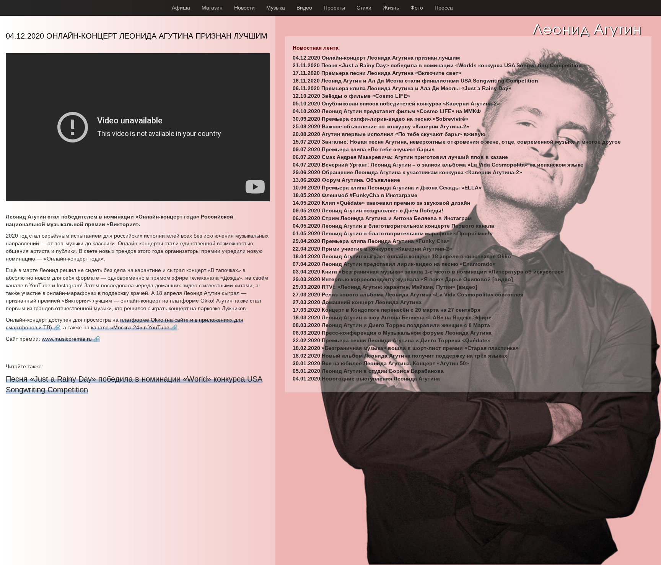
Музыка (275, 8)
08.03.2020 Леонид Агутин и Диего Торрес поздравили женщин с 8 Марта (391, 325)
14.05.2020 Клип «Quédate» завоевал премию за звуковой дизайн (381, 203)
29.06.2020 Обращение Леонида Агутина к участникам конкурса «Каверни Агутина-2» (407, 172)
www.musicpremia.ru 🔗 (71, 339)
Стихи (364, 8)
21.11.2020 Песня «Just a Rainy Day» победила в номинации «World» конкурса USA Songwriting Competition (437, 65)
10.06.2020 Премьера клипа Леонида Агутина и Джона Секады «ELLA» (387, 188)
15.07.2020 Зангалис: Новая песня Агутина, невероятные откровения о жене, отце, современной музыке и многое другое (457, 142)
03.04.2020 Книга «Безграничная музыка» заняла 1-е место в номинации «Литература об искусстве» (428, 272)
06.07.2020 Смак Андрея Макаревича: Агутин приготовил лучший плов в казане (400, 157)
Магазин (212, 8)
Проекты (334, 8)
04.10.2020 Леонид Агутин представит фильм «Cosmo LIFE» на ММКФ (387, 111)
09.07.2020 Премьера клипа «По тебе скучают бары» (364, 149)
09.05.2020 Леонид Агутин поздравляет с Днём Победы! (368, 210)
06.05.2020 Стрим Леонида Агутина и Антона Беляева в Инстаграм (382, 218)
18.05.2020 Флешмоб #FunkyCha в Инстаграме (355, 195)
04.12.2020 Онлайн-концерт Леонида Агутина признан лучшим (376, 58)
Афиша (181, 8)
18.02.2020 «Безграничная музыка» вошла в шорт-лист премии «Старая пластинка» (406, 348)
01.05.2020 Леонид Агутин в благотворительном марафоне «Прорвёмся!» (393, 233)
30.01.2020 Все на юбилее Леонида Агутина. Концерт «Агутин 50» (381, 363)
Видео (304, 8)
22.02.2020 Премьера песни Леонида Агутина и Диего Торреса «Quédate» (391, 340)
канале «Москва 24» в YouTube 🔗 (134, 327)
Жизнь (391, 8)
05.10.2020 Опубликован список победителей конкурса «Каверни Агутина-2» (396, 103)
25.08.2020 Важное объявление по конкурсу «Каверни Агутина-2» (381, 126)
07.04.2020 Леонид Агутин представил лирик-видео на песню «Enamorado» (394, 264)
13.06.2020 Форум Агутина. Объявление (346, 180)
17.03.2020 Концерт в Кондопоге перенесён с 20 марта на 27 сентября (386, 310)
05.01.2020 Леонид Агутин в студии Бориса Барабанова (368, 371)
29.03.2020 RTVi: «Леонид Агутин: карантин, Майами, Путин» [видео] (385, 287)
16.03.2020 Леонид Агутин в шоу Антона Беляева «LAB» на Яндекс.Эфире (392, 317)
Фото (416, 8)
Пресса (444, 8)
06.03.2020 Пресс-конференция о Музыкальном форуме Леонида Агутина (392, 333)
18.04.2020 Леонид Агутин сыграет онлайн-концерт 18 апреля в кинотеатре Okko (402, 256)
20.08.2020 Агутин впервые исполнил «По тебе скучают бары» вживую (389, 134)
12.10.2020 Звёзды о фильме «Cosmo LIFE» (351, 96)
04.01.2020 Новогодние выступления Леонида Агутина (366, 379)
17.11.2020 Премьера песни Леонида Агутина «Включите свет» (377, 73)
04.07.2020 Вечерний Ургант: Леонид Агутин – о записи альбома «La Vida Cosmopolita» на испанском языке (438, 165)
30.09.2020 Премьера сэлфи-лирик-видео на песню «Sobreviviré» (380, 119)
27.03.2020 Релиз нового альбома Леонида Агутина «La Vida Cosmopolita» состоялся (408, 294)
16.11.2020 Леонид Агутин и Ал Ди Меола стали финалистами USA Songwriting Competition (415, 81)
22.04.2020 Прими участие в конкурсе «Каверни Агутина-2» (372, 249)
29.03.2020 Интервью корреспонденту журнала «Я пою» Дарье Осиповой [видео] (403, 279)
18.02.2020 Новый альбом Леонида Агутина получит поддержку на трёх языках (400, 356)
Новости (244, 8)
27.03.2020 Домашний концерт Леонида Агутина (357, 302)
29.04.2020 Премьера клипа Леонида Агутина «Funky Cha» (371, 241)
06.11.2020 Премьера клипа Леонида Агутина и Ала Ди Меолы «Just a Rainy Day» (402, 88)
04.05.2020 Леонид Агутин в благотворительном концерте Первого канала (393, 226)
